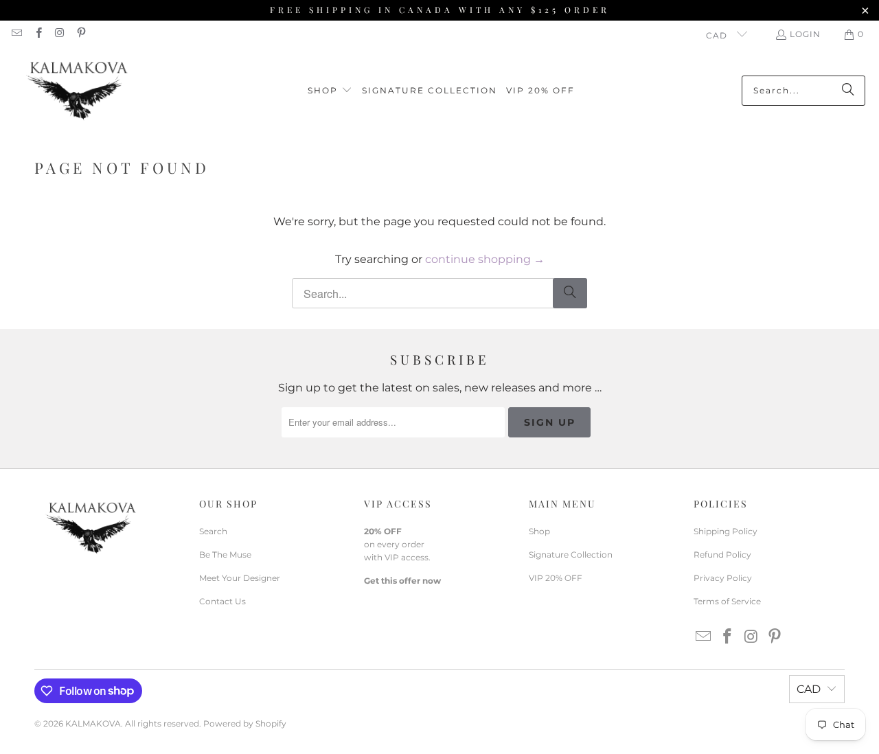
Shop (539, 531)
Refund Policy (722, 554)
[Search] (848, 91)
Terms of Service (727, 601)
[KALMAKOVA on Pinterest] (81, 34)
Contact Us (222, 601)
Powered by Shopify (244, 723)
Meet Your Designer (239, 578)
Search (213, 531)
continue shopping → (485, 259)
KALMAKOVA (93, 723)
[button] (330, 90)
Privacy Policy (723, 578)
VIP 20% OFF (555, 578)
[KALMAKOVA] (77, 90)
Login (805, 34)
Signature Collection (571, 554)
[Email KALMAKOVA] (16, 34)
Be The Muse (225, 554)
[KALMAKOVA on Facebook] (37, 34)
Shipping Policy (725, 531)
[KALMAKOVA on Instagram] (59, 34)
